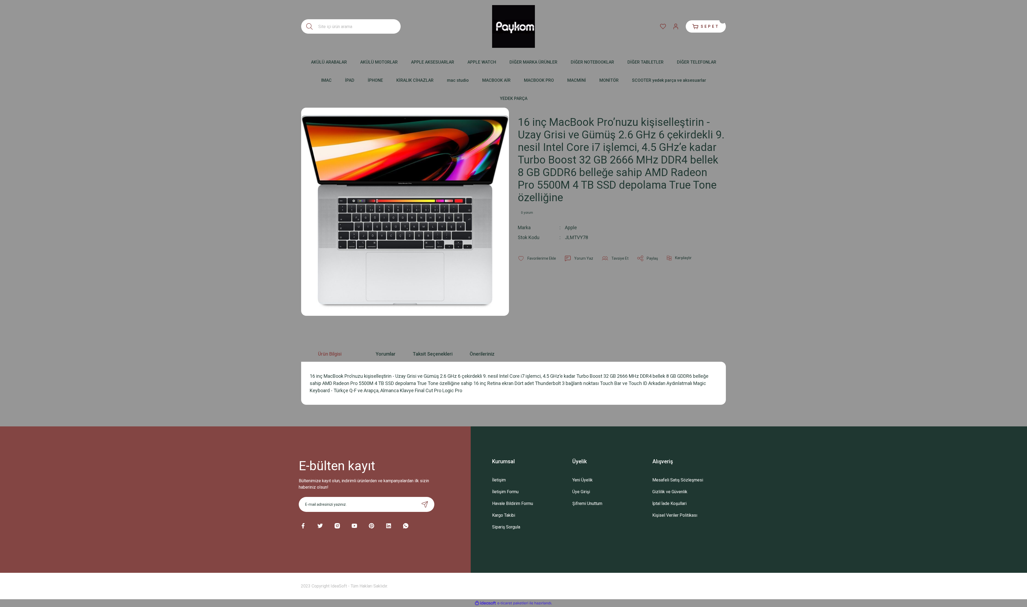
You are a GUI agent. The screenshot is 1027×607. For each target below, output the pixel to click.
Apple (571, 227)
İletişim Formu (505, 491)
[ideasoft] (485, 603)
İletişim (499, 480)
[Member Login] (676, 26)
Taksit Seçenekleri (433, 354)
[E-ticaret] (512, 603)
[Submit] (424, 504)
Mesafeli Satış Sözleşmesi (677, 480)
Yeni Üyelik (582, 480)
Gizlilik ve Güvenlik (669, 491)
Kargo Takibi (503, 515)
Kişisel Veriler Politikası (674, 515)
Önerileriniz (482, 354)
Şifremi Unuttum (587, 503)
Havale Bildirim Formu (512, 503)
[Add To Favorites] (537, 258)
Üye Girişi (581, 491)
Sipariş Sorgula (506, 527)
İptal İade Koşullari (669, 503)
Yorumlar (386, 354)
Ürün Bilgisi (330, 354)
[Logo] (513, 26)
